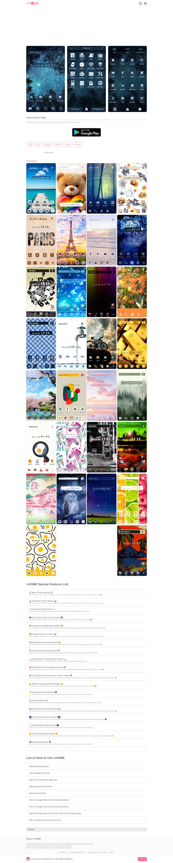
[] (144, 830)
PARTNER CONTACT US (77, 852)
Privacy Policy (102, 852)
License (111, 852)
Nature (57, 144)
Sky (38, 144)
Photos (78, 144)
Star (30, 144)
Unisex (67, 144)
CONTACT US (63, 852)
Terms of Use (92, 852)
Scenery (47, 144)
